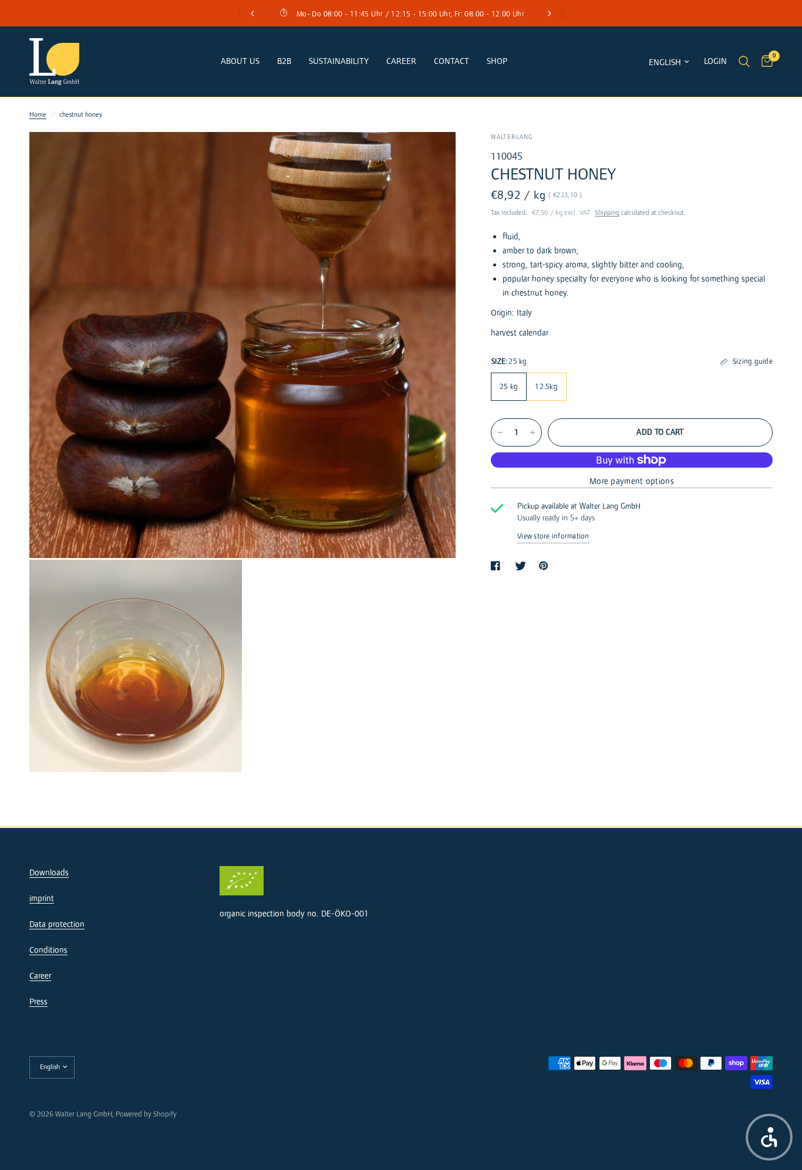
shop (497, 61)
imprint (41, 898)
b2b (284, 61)
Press (38, 1001)
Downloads (49, 872)
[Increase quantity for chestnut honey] (532, 432)
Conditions (48, 950)
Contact (451, 61)
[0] (764, 61)
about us (240, 61)
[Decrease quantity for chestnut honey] (500, 432)
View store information (553, 536)
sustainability (339, 61)
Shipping (607, 212)
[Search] (744, 61)
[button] (769, 1137)
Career (401, 61)
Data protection (57, 924)
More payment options (631, 481)
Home (37, 114)
